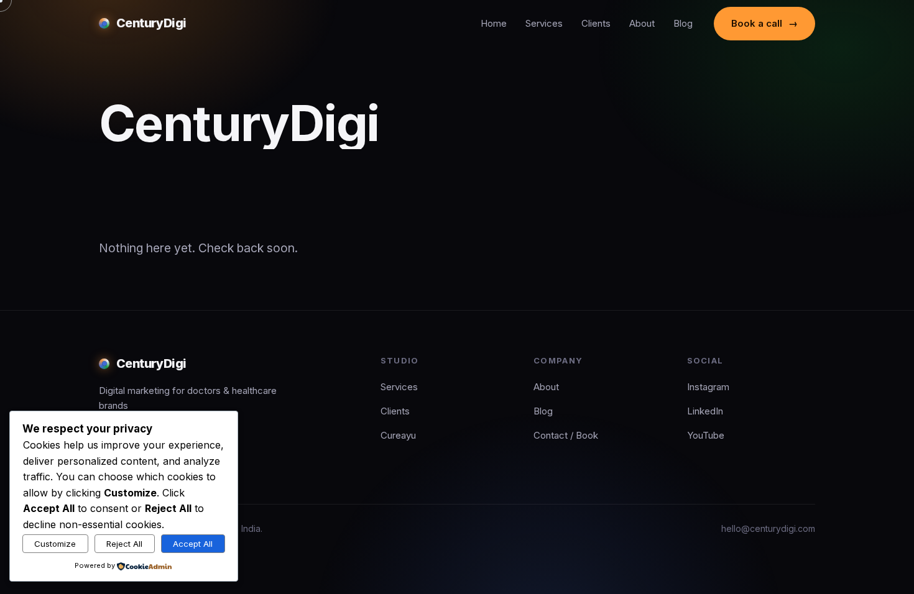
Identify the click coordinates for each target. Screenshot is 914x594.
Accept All (193, 544)
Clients (596, 23)
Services (544, 23)
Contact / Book (565, 435)
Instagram (708, 387)
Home (494, 23)
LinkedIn (705, 411)
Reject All (124, 544)
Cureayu (398, 435)
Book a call (764, 23)
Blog (683, 23)
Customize (55, 544)
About (642, 23)
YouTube (705, 435)
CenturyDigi (151, 23)
